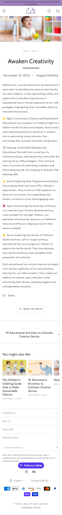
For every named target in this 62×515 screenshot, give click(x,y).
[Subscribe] (58, 447)
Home (26, 51)
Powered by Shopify (31, 507)
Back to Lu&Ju (33, 309)
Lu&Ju (34, 51)
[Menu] (4, 11)
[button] (49, 11)
